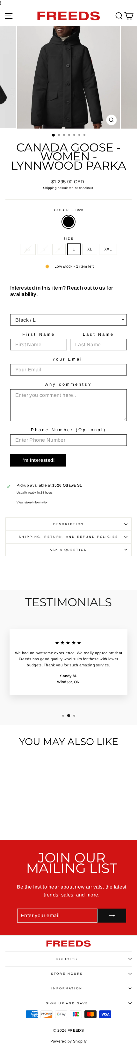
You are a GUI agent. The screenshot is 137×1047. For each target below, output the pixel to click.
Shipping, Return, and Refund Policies (68, 536)
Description (68, 524)
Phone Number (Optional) (68, 429)
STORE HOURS (67, 973)
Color (68, 210)
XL (89, 249)
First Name (38, 334)
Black (68, 221)
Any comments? (68, 384)
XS (28, 249)
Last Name (98, 334)
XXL (108, 249)
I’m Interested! (38, 460)
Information (67, 988)
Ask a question (68, 550)
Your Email (68, 359)
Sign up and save (67, 1003)
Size (68, 238)
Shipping (50, 188)
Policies (66, 959)
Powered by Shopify (68, 1041)
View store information (32, 502)
